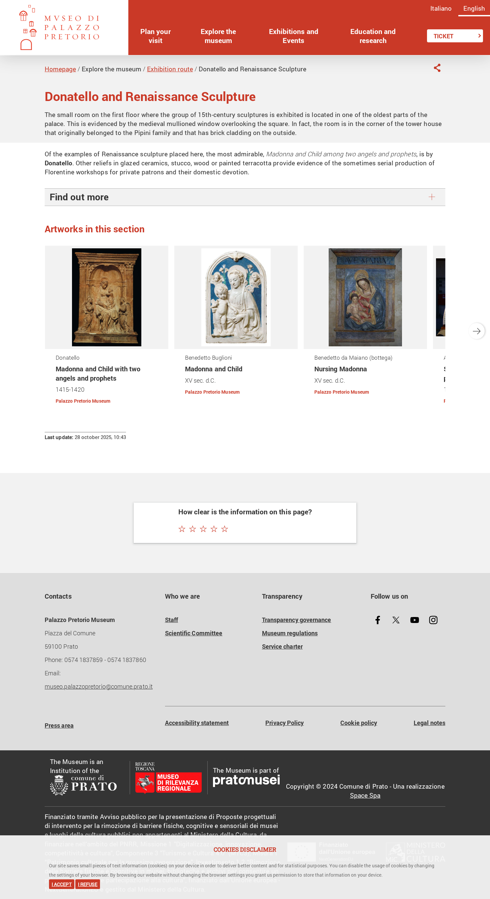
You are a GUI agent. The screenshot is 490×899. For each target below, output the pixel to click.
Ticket (443, 36)
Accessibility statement (197, 723)
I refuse (88, 884)
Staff (171, 620)
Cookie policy (358, 723)
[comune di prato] (87, 786)
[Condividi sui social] (437, 67)
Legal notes (429, 723)
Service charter (282, 646)
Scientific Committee (194, 633)
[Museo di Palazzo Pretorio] (64, 27)
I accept (62, 884)
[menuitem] (155, 35)
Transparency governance (296, 620)
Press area (59, 725)
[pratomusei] (246, 782)
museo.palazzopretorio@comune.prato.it (99, 686)
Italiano (441, 8)
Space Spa (365, 795)
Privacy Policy (284, 723)
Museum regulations (290, 633)
